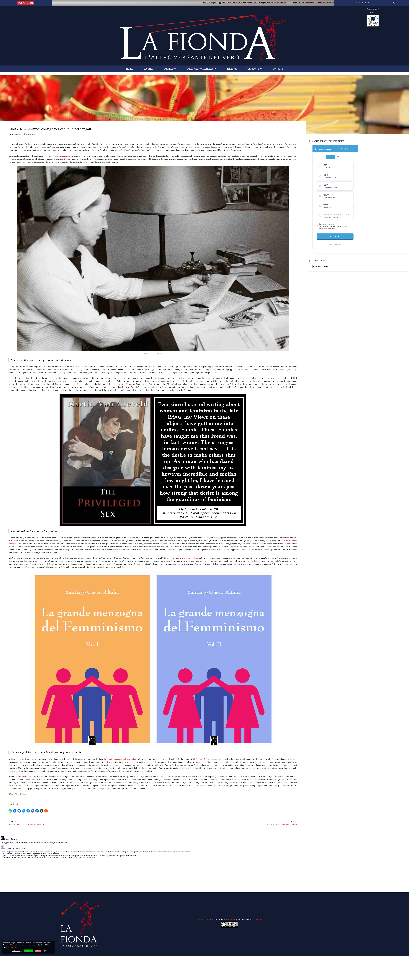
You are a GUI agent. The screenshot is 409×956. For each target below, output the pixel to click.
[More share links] (46, 811)
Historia (232, 68)
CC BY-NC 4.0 (257, 919)
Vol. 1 (194, 759)
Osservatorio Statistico (200, 68)
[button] (394, 3)
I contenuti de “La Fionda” (206, 919)
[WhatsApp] (10, 811)
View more (14, 947)
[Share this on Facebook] (14, 811)
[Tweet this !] (23, 811)
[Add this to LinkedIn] (37, 811)
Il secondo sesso (116, 384)
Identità (148, 68)
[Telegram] (28, 811)
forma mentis (64, 156)
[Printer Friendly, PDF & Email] (18, 794)
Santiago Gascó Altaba (15, 134)
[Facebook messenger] (19, 811)
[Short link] (41, 811)
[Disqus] (153, 862)
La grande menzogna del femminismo (121, 759)
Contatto (277, 68)
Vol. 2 (202, 759)
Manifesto (170, 68)
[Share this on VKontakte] (32, 811)
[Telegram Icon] (362, 3)
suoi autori (231, 919)
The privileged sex (190, 558)
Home (129, 68)
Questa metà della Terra (26, 776)
